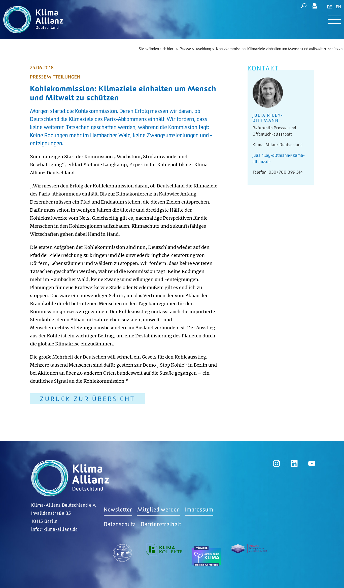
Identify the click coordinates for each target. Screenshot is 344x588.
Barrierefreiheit (161, 524)
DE (329, 7)
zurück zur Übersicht (87, 399)
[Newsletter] (315, 6)
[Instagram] (276, 463)
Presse (185, 49)
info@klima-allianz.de (54, 529)
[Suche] (303, 6)
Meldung (203, 49)
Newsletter (118, 509)
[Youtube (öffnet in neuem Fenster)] (311, 463)
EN (338, 7)
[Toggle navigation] (334, 20)
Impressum (199, 509)
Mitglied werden (158, 509)
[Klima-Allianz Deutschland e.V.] (32, 19)
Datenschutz (120, 524)
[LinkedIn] (294, 463)
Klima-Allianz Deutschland (70, 478)
